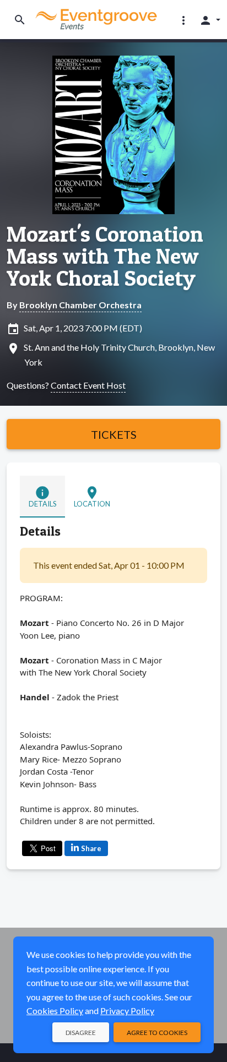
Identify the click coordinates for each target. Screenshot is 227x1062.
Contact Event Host (88, 385)
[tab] (42, 497)
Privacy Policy (127, 1010)
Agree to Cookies (157, 1032)
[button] (183, 19)
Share (91, 848)
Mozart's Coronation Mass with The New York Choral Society (105, 256)
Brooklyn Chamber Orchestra (80, 304)
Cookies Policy (54, 1010)
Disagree (81, 1032)
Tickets (114, 434)
